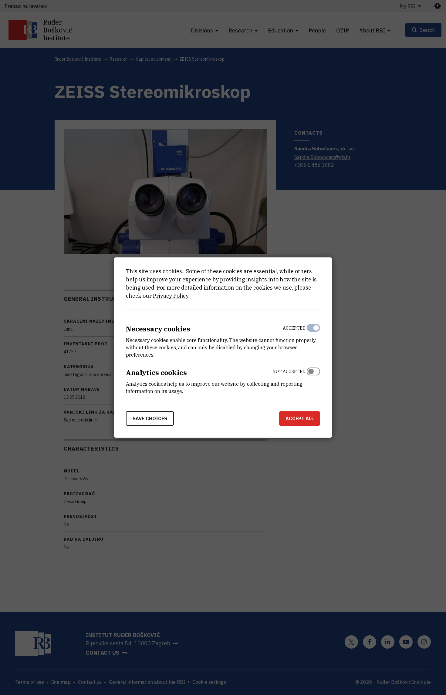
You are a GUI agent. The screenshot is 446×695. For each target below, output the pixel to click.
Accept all (300, 418)
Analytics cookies (156, 372)
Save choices (150, 418)
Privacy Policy (170, 295)
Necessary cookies (158, 328)
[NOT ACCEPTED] (313, 380)
